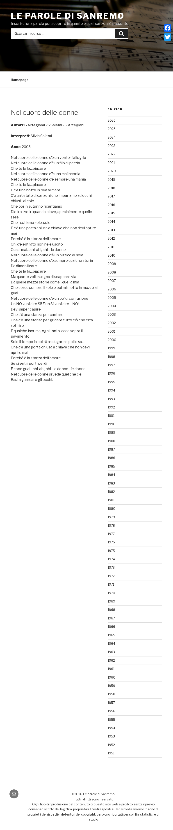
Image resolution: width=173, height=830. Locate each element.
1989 (111, 432)
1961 (111, 669)
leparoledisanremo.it (131, 809)
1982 (111, 492)
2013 (111, 230)
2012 (111, 238)
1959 (111, 686)
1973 (111, 567)
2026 (112, 120)
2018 (111, 188)
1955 (111, 719)
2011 (111, 247)
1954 (111, 728)
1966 (111, 626)
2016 (111, 205)
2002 (112, 323)
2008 (112, 272)
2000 (112, 340)
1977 (111, 534)
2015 (111, 213)
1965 (111, 635)
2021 (111, 163)
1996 (111, 373)
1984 (111, 475)
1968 (111, 610)
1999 (111, 348)
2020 (112, 171)
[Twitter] (167, 37)
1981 (111, 500)
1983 (111, 483)
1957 (111, 703)
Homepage (20, 80)
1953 (111, 736)
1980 (111, 508)
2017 (111, 196)
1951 (111, 753)
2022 (111, 154)
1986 (111, 458)
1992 (111, 407)
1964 (111, 643)
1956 (111, 711)
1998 (111, 357)
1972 (111, 576)
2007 (112, 281)
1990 (111, 424)
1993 (111, 399)
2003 (112, 314)
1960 (111, 677)
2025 (112, 129)
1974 (111, 559)
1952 (111, 745)
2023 (111, 146)
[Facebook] (167, 27)
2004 (112, 306)
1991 (111, 415)
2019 (111, 179)
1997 (111, 365)
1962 (111, 660)
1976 (111, 542)
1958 (111, 694)
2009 (112, 264)
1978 (111, 525)
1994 (111, 390)
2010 (111, 255)
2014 (111, 221)
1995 (111, 382)
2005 (112, 297)
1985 (111, 466)
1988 (111, 441)
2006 (112, 289)
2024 (112, 137)
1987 (111, 449)
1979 (111, 517)
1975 (111, 551)
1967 (111, 618)
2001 (111, 331)
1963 (111, 652)
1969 (111, 601)
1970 (111, 593)
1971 (111, 584)
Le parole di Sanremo (67, 16)
